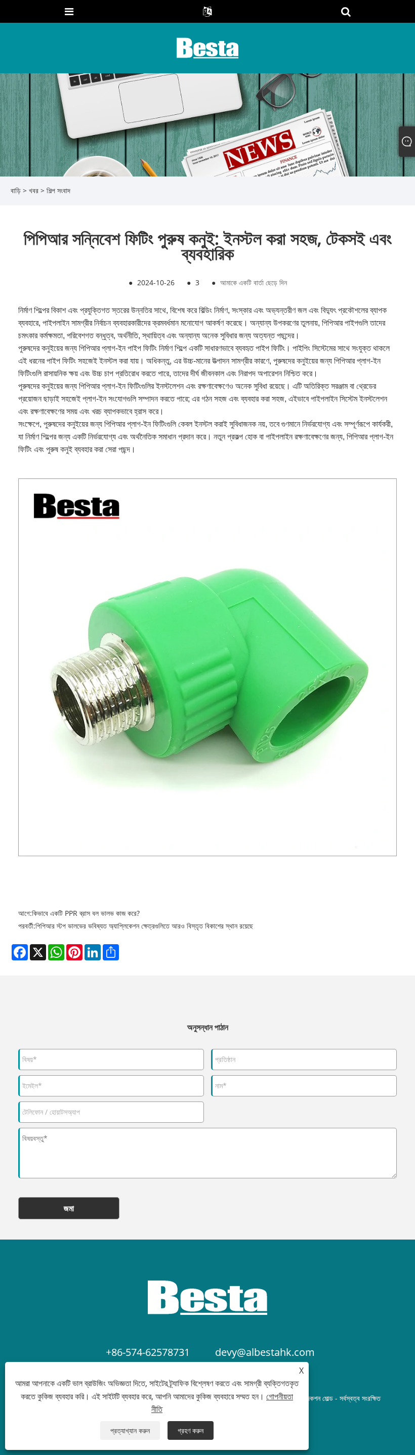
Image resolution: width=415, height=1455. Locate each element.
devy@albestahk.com (265, 1352)
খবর (33, 190)
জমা (69, 1208)
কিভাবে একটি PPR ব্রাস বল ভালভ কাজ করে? (86, 913)
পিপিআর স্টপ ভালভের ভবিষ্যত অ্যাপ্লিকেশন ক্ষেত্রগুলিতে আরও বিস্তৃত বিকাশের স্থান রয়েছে (144, 926)
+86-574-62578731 (148, 1352)
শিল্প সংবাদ (58, 190)
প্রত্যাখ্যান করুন (130, 1430)
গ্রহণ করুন (190, 1430)
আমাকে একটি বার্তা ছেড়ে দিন (253, 282)
